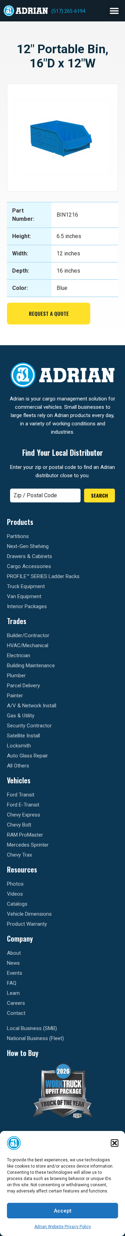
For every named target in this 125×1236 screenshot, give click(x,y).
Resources (22, 869)
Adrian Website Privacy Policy (62, 1226)
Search (99, 495)
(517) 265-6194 (68, 11)
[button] (114, 1143)
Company (20, 938)
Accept (63, 1211)
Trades (16, 621)
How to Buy (23, 1053)
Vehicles (19, 780)
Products (20, 522)
